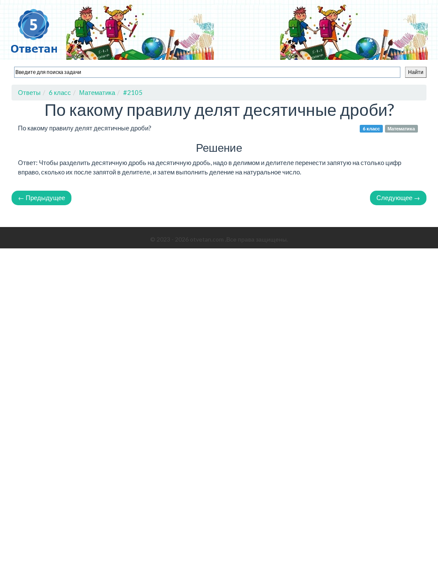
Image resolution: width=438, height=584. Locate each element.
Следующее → (398, 197)
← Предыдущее (41, 197)
